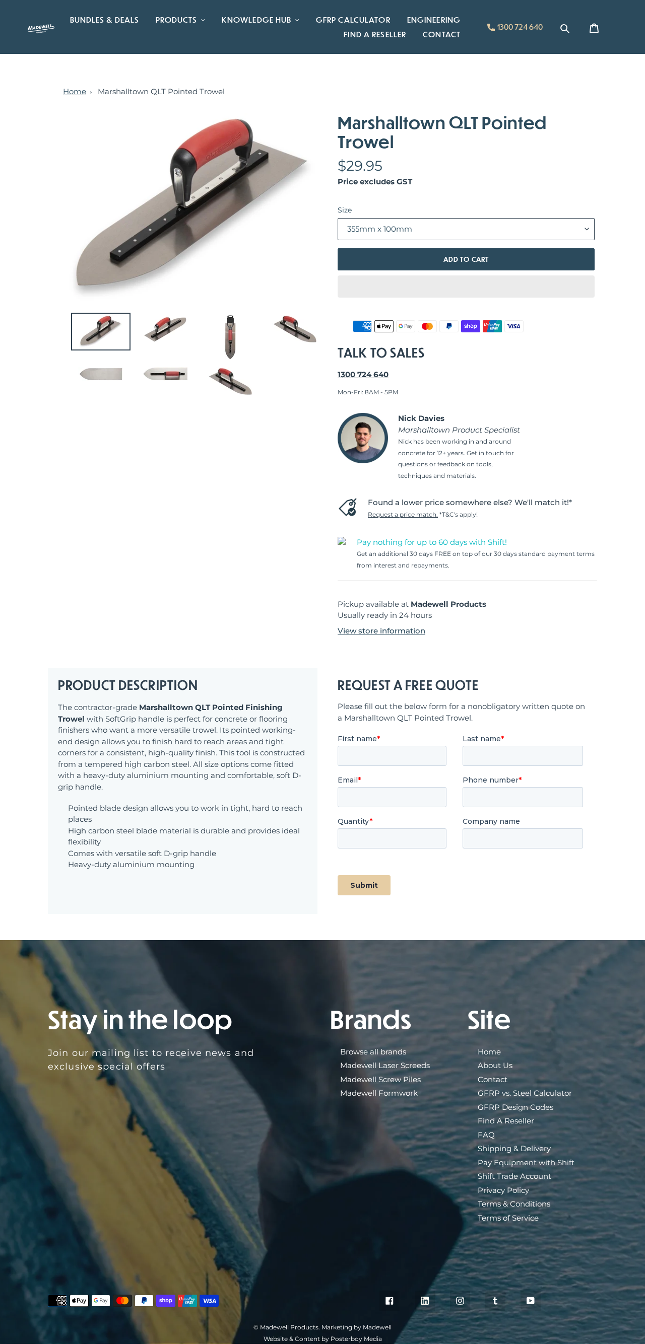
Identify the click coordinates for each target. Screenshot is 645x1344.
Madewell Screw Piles (380, 1079)
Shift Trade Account (514, 1176)
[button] (466, 286)
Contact (492, 1079)
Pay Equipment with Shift (526, 1162)
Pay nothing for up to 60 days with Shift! (432, 542)
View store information (381, 630)
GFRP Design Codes (515, 1107)
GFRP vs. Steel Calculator (525, 1093)
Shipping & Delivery (514, 1148)
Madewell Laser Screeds (385, 1065)
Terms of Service (508, 1218)
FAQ (486, 1135)
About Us (495, 1065)
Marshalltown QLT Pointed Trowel (161, 91)
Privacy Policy (503, 1190)
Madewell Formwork (379, 1093)
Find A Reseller (506, 1120)
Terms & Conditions (514, 1204)
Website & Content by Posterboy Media (323, 1338)
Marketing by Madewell (356, 1327)
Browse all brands (373, 1051)
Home (74, 91)
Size (345, 210)
